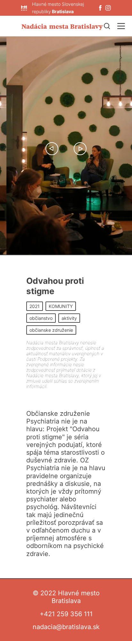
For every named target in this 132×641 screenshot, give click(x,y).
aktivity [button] (69, 318)
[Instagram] (108, 8)
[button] (52, 148)
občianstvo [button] (41, 318)
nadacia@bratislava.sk (66, 627)
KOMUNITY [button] (61, 306)
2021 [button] (34, 306)
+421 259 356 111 (66, 614)
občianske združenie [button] (51, 330)
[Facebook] (100, 8)
